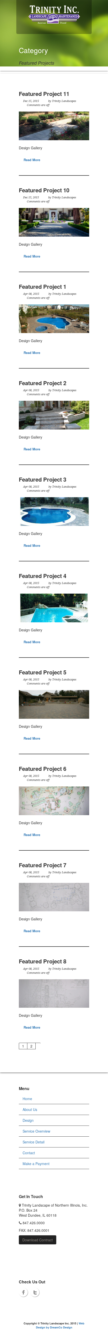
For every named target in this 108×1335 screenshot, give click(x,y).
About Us (30, 1109)
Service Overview (36, 1131)
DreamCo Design (61, 1327)
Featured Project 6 (42, 769)
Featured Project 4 (42, 576)
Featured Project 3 (42, 479)
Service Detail (33, 1141)
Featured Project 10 (44, 190)
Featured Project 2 (42, 383)
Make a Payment (36, 1163)
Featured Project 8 (42, 961)
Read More (32, 159)
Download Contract (37, 1239)
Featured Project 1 (42, 286)
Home (27, 1098)
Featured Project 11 (44, 94)
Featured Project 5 (42, 672)
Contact (29, 1152)
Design (28, 1120)
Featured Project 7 (42, 865)
